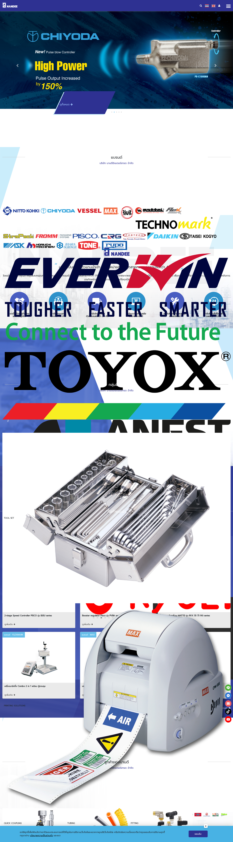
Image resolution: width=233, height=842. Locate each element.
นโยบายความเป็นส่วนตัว (41, 835)
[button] (17, 65)
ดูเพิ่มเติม (8, 624)
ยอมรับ (198, 834)
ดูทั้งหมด (65, 104)
